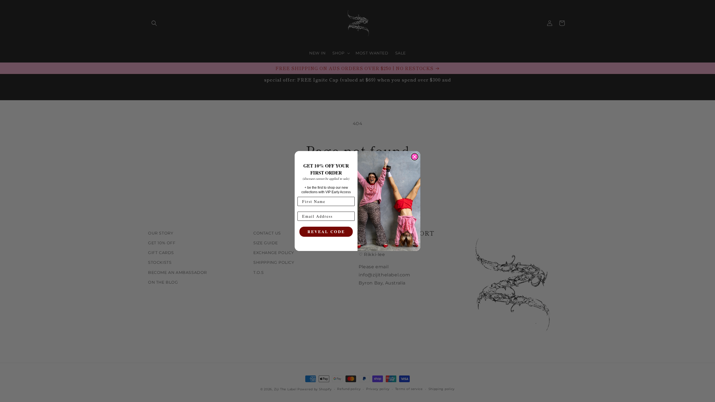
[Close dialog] (414, 156)
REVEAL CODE (326, 231)
